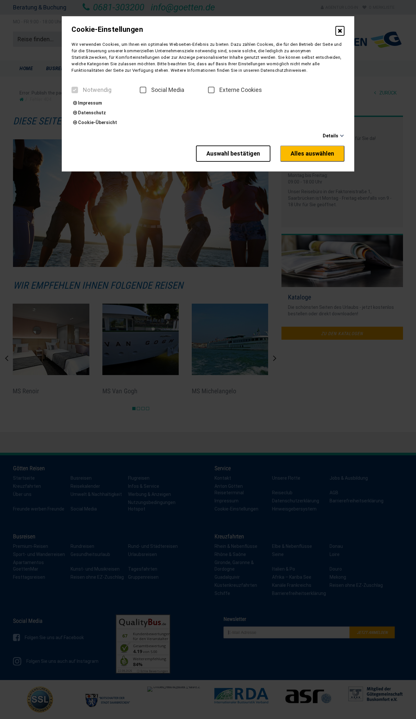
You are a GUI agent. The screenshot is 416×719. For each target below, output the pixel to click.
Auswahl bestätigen (233, 153)
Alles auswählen (312, 153)
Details (330, 135)
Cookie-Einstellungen (107, 29)
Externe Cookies (240, 90)
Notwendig (97, 90)
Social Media (167, 90)
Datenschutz (91, 112)
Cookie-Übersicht (97, 122)
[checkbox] (75, 90)
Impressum (89, 103)
